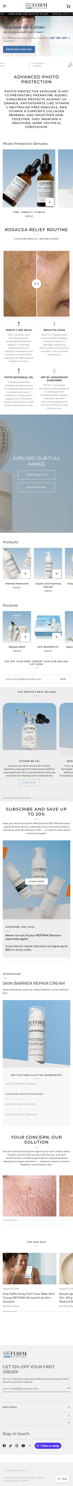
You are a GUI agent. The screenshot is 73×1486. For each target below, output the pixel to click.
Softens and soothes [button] (21, 1104)
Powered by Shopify (16, 1480)
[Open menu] (8, 6)
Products (10, 542)
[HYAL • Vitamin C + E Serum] (29, 178)
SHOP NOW (29, 782)
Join (63, 679)
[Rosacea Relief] (17, 627)
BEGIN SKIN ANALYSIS (19, 49)
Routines (10, 605)
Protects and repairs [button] (20, 1114)
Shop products (36, 475)
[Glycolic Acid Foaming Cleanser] (48, 563)
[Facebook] (4, 1445)
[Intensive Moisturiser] (17, 563)
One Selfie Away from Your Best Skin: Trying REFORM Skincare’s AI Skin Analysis (29, 1297)
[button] (36, 1415)
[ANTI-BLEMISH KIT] (48, 627)
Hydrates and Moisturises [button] (24, 1094)
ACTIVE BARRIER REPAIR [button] (20, 1083)
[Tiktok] (10, 1445)
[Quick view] (49, 202)
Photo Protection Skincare (25, 144)
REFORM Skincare (17, 1477)
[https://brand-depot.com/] (29, 1445)
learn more (36, 881)
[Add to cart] (25, 637)
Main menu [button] (10, 1407)
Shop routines (36, 487)
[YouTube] (23, 1445)
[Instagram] (16, 1445)
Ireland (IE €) (15, 1470)
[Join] (67, 1388)
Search (41, 1477)
